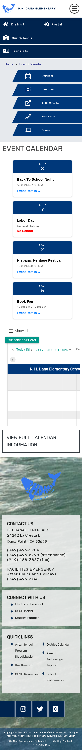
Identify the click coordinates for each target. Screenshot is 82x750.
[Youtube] (57, 716)
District (18, 24)
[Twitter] (41, 716)
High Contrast (64, 741)
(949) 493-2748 (23, 579)
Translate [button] (20, 51)
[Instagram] (24, 716)
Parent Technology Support (55, 659)
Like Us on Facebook (29, 604)
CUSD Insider (24, 611)
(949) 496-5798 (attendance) (36, 555)
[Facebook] (8, 716)
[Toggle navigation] (74, 9)
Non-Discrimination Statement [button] (30, 741)
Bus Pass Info (24, 665)
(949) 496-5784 (23, 550)
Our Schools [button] (22, 38)
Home (9, 64)
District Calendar (58, 644)
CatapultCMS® (49, 736)
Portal (57, 24)
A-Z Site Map (43, 745)
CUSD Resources (26, 674)
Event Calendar (30, 64)
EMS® (63, 736)
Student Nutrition (27, 618)
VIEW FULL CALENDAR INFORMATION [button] (32, 441)
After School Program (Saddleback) (24, 650)
